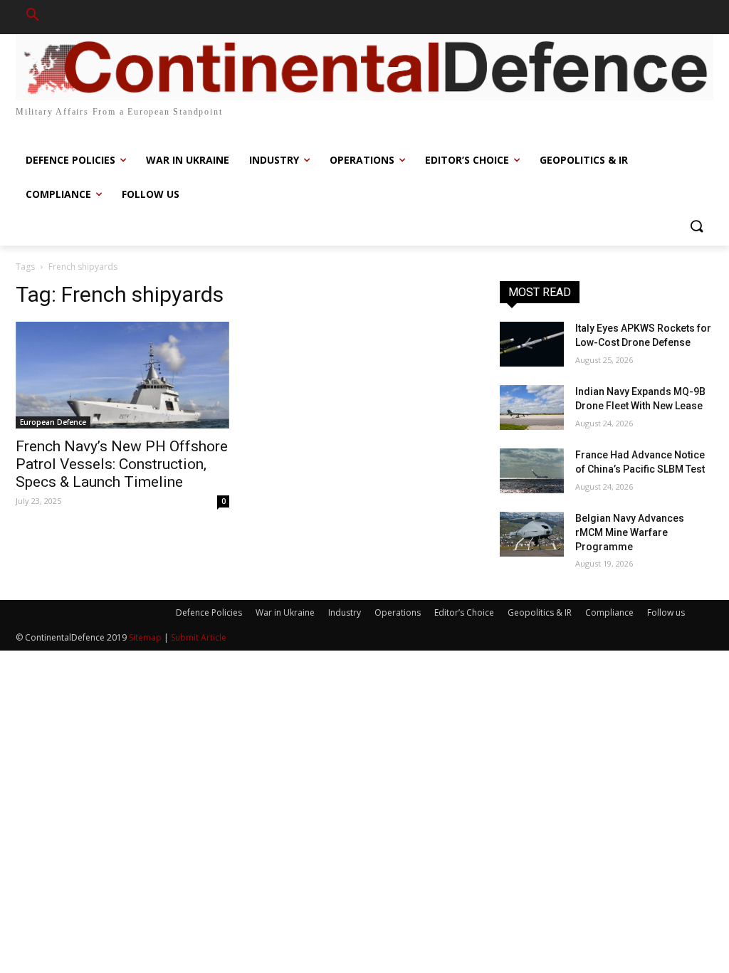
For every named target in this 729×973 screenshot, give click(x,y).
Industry (344, 612)
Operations (397, 612)
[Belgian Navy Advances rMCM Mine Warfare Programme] (532, 534)
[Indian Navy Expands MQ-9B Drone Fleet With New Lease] (532, 407)
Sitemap (145, 637)
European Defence (53, 422)
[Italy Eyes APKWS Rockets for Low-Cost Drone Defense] (532, 344)
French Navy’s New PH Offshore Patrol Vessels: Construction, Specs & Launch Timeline (122, 464)
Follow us (666, 612)
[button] (33, 17)
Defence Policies (209, 612)
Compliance (609, 612)
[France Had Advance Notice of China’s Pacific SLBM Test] (532, 470)
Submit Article (198, 637)
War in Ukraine (285, 612)
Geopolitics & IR (540, 612)
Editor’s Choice (464, 612)
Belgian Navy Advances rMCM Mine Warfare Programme (629, 532)
